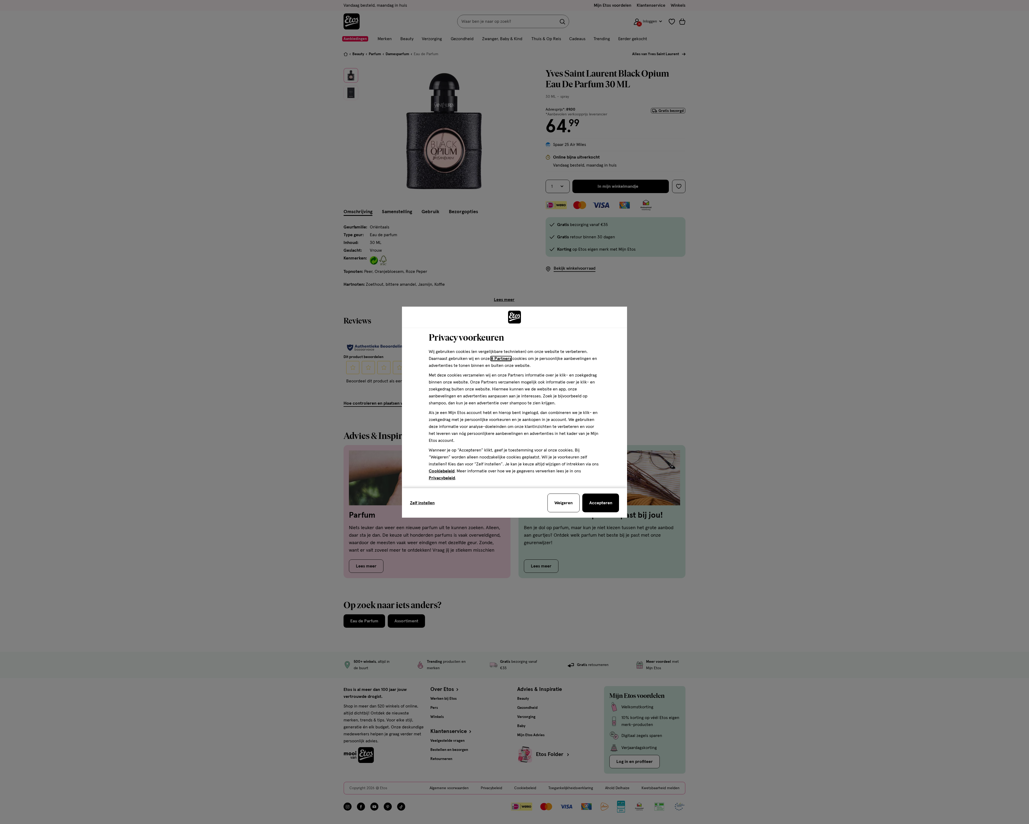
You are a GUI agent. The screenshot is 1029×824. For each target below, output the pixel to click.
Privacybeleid (442, 478)
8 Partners (501, 358)
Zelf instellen (422, 503)
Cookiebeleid (441, 471)
